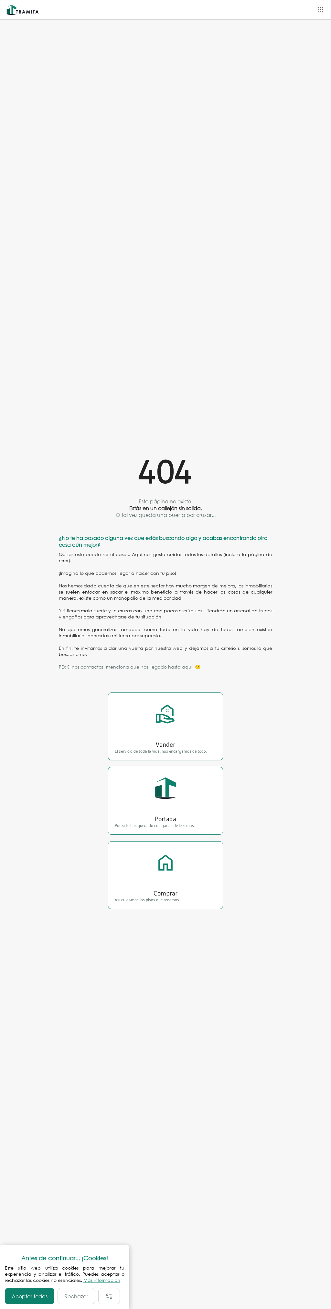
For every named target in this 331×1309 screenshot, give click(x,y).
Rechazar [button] (76, 1296)
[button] (109, 1296)
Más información (101, 1280)
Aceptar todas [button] (30, 1296)
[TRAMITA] (24, 10)
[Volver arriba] (320, 1298)
